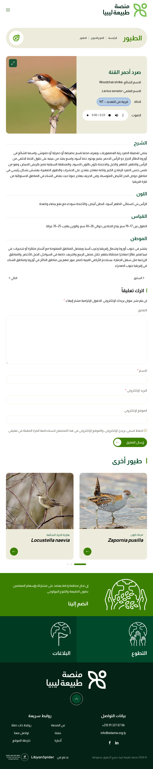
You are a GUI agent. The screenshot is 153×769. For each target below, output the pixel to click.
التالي (14, 278)
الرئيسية (112, 37)
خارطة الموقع (21, 740)
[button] (8, 10)
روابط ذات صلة (21, 725)
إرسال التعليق (135, 442)
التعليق (142, 310)
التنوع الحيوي (97, 37)
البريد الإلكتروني (136, 390)
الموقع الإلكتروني (135, 410)
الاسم (142, 370)
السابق (138, 278)
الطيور (83, 37)
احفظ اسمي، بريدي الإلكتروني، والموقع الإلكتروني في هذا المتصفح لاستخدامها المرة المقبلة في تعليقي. (76, 430)
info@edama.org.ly (113, 733)
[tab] (80, 564)
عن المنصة (58, 725)
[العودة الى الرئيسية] (125, 10)
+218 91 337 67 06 (113, 725)
